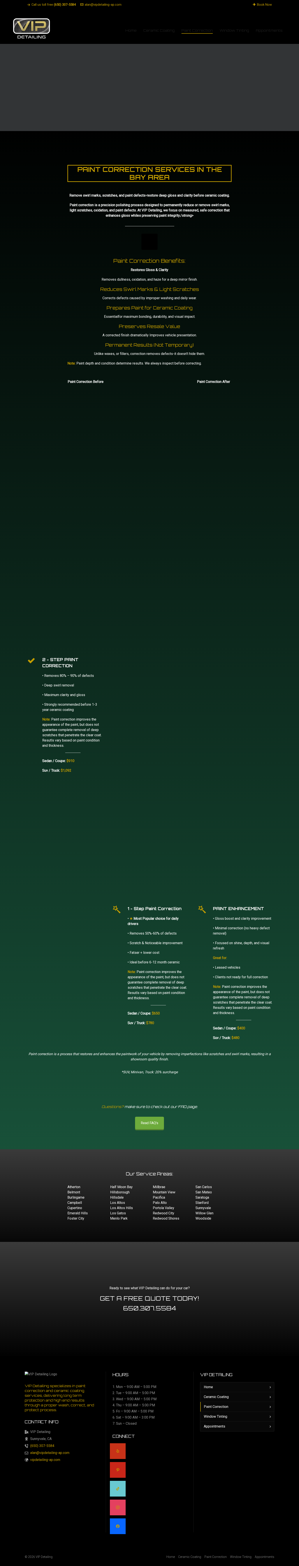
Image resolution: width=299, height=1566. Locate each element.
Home (208, 1387)
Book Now (264, 5)
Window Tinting (215, 1416)
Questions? (113, 1106)
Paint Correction (216, 1407)
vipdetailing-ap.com (45, 1460)
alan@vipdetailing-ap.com (103, 5)
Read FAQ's (149, 1123)
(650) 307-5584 (42, 1446)
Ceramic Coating (216, 1397)
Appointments (214, 1426)
